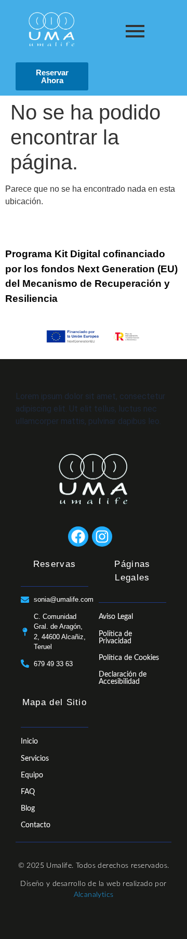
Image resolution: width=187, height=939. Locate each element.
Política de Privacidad (115, 637)
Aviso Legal (116, 616)
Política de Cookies (129, 658)
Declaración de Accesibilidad (122, 678)
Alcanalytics (94, 894)
